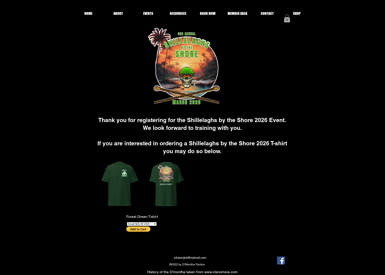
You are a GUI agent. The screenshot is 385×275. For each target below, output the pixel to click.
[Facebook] (281, 260)
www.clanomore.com (221, 272)
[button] (118, 13)
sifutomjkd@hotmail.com (190, 257)
